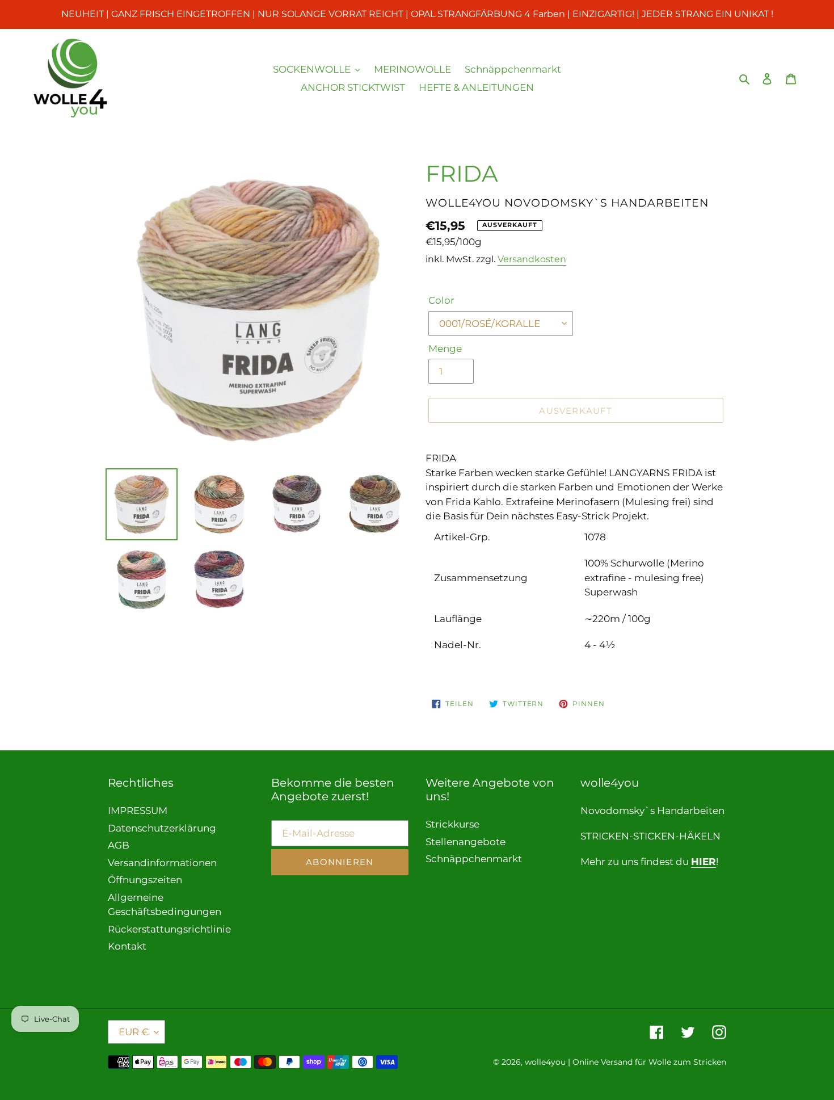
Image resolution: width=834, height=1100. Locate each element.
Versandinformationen (162, 862)
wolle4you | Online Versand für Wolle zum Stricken (625, 1062)
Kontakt (127, 946)
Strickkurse (452, 824)
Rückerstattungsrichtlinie (169, 929)
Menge (445, 348)
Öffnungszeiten (145, 879)
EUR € (134, 1032)
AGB (118, 845)
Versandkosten (532, 259)
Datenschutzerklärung (162, 828)
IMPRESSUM (137, 810)
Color (441, 300)
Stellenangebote (466, 841)
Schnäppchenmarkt (474, 858)
